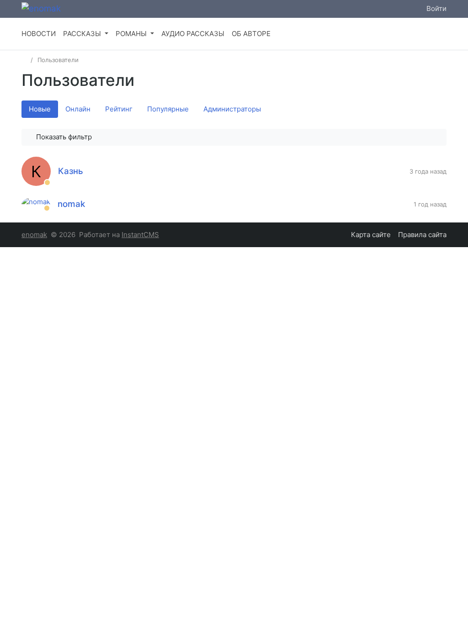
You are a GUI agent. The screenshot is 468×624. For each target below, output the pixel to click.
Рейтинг (119, 109)
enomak (34, 234)
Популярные (168, 109)
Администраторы (232, 109)
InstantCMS (140, 234)
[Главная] (24, 59)
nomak (71, 204)
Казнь (70, 171)
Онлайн (77, 109)
